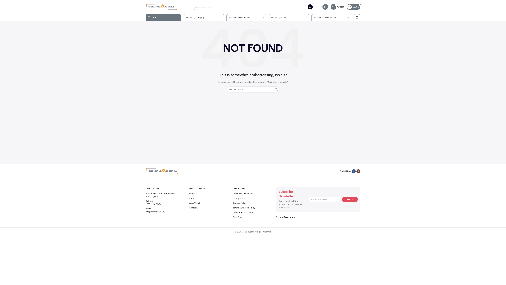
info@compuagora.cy (155, 212)
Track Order (238, 217)
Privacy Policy (239, 198)
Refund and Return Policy (244, 208)
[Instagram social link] (358, 171)
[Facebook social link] (354, 171)
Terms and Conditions (243, 194)
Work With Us (195, 203)
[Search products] (357, 17)
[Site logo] (161, 7)
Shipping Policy (239, 203)
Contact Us (194, 208)
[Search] (310, 6)
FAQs (191, 198)
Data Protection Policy (243, 212)
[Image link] (162, 171)
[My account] (325, 7)
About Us (193, 194)
